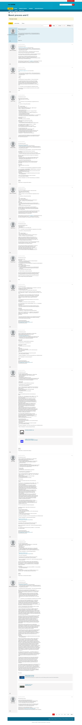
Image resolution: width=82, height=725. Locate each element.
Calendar (16, 10)
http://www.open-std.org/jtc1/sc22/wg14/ (25, 519)
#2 (72, 44)
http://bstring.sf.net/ (28, 685)
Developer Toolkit (39, 8)
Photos (23, 23)
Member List (11, 10)
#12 (72, 455)
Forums (10, 8)
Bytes (50, 718)
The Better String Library (28, 684)
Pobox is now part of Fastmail (29, 675)
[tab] (10, 23)
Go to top (71, 718)
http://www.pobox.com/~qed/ (29, 676)
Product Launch (23, 8)
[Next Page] (64, 26)
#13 (72, 540)
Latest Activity (16, 23)
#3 (72, 67)
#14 (72, 580)
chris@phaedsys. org (22, 322)
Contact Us (56, 718)
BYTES (15, 8)
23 (68, 714)
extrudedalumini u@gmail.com (23, 47)
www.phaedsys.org (29, 322)
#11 (72, 370)
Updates (31, 8)
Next (72, 714)
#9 (72, 284)
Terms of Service (65, 718)
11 (64, 714)
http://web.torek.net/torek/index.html (30, 708)
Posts (11, 23)
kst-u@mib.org (31, 215)
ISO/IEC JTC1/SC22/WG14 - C (29, 439)
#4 (72, 95)
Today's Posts (21, 10)
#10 (72, 330)
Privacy (60, 718)
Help (52, 718)
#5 (72, 141)
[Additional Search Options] (71, 5)
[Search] (73, 5)
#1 (72, 28)
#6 (72, 187)
